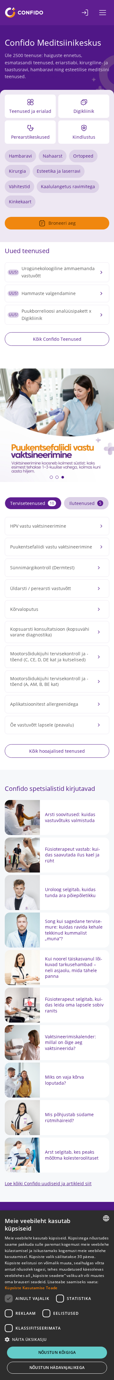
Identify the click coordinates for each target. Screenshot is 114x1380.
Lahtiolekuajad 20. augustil (56, 76)
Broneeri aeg (62, 223)
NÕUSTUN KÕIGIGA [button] (57, 1352)
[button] (51, 477)
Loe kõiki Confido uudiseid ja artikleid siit (48, 1183)
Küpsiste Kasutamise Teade (31, 1287)
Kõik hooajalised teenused (57, 751)
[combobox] (106, 1218)
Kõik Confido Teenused (57, 339)
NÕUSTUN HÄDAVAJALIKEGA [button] (57, 1367)
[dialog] (57, 1295)
